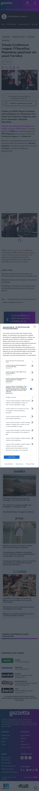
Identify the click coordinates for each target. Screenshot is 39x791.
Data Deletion (9, 464)
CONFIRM (11, 457)
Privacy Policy (30, 464)
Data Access (19, 464)
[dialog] (19, 396)
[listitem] (19, 361)
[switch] (31, 366)
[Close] (35, 327)
